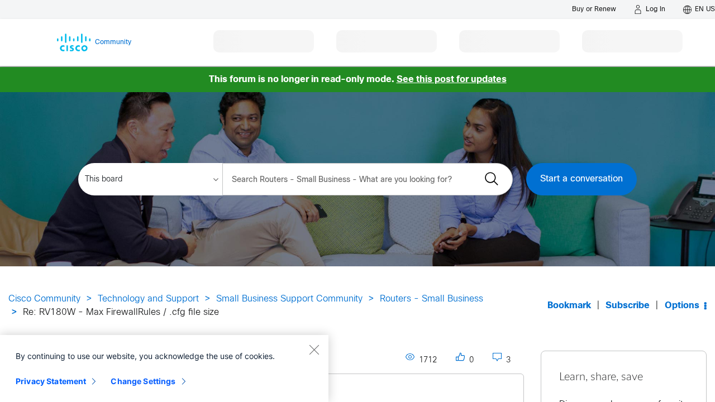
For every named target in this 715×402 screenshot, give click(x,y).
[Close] (314, 349)
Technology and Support (148, 299)
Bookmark (569, 306)
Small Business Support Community (289, 299)
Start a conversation (581, 179)
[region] (164, 368)
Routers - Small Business (431, 299)
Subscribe (628, 306)
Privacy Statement (51, 381)
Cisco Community (44, 299)
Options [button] (682, 306)
